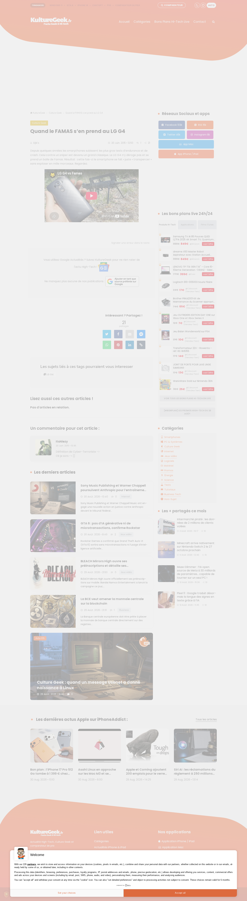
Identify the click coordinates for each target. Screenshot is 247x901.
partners (31, 864)
